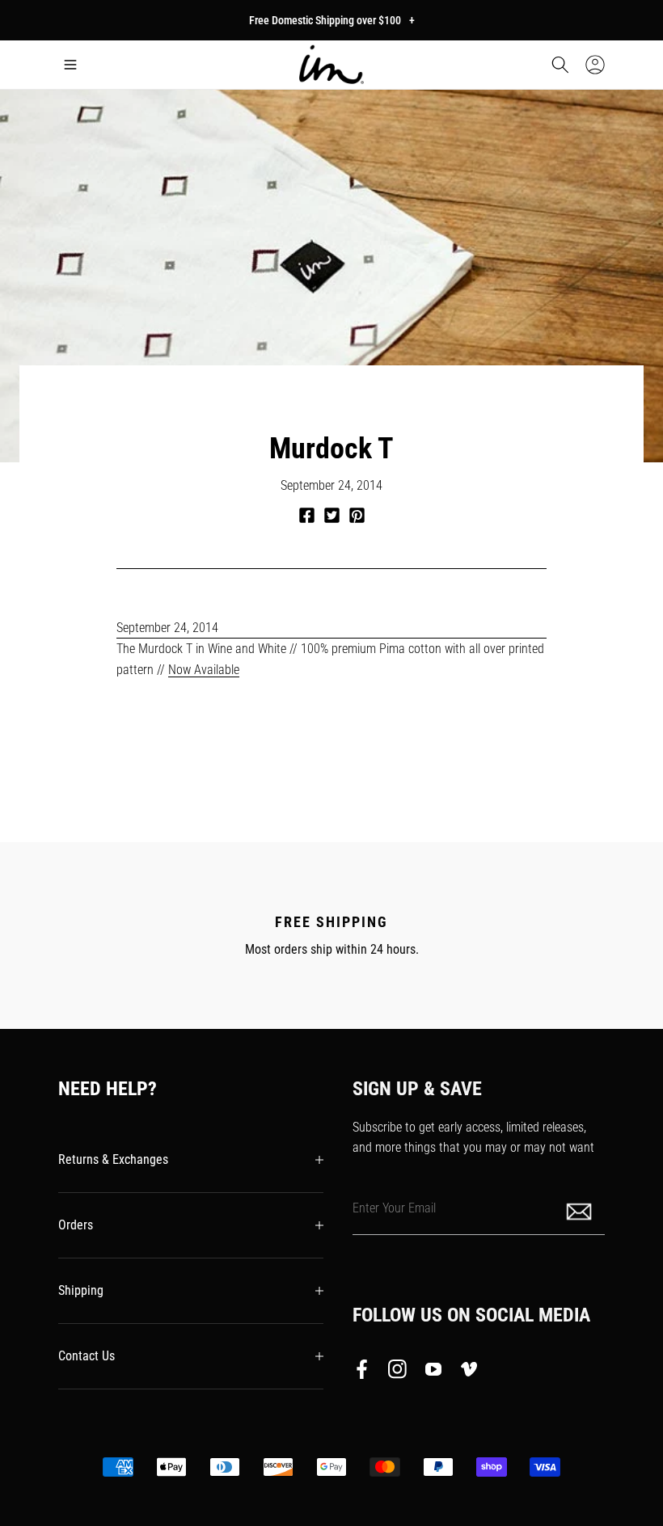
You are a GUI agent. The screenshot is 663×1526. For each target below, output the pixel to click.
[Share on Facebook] (306, 515)
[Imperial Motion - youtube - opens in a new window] (433, 1372)
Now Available (203, 669)
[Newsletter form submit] (580, 1210)
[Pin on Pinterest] (356, 515)
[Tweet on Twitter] (331, 515)
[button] (70, 65)
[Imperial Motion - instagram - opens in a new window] (398, 1372)
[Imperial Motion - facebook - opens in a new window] (366, 1372)
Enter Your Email (394, 1208)
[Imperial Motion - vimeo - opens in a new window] (469, 1372)
